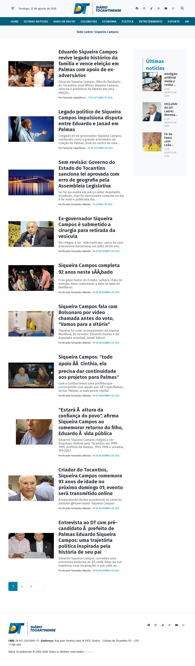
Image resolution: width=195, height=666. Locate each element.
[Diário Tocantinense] (97, 8)
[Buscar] (182, 8)
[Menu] (12, 8)
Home (14, 21)
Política (127, 21)
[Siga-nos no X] (158, 8)
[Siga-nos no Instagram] (144, 8)
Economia (109, 21)
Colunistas (89, 21)
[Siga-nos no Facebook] (137, 8)
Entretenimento (150, 21)
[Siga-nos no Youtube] (166, 8)
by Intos (89, 652)
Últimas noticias (36, 21)
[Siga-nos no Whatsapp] (173, 8)
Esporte (174, 21)
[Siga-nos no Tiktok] (151, 8)
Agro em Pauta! (64, 21)
